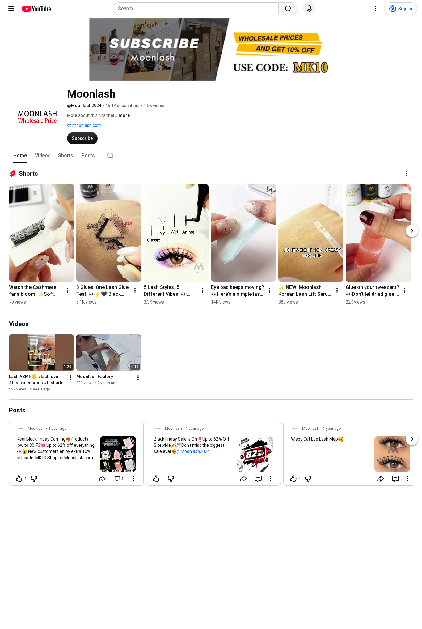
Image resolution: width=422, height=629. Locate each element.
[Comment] (258, 478)
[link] (76, 455)
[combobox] (197, 8)
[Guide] (11, 8)
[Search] (288, 8)
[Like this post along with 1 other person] (156, 479)
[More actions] (407, 173)
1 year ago (57, 428)
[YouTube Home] (36, 8)
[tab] (20, 155)
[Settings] (375, 8)
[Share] (102, 478)
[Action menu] (133, 478)
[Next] (412, 231)
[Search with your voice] (309, 8)
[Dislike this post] (34, 479)
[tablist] (211, 155)
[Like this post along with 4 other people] (19, 479)
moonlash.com (86, 125)
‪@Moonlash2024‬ (193, 451)
